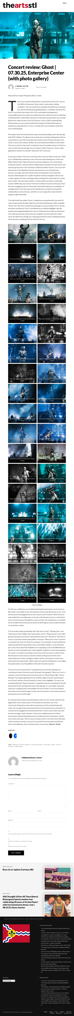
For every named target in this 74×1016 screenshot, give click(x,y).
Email (40, 811)
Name (10, 811)
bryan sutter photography (21, 744)
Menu (64, 3)
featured (47, 744)
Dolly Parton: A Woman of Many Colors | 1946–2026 (55, 945)
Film (56, 1012)
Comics (62, 1012)
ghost (54, 744)
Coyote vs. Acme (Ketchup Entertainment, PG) (54, 980)
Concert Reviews (37, 744)
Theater (68, 1012)
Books (52, 1013)
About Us (59, 1013)
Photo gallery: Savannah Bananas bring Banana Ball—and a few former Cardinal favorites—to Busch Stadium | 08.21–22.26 (56, 989)
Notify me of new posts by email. (17, 846)
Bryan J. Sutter (22, 86)
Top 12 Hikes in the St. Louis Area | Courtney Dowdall (56, 939)
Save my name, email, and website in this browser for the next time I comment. (30, 834)
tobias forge (19, 746)
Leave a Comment (41, 87)
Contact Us (67, 1013)
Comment (11, 783)
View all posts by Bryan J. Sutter (32, 760)
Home (45, 1012)
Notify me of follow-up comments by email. (20, 841)
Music (51, 1012)
